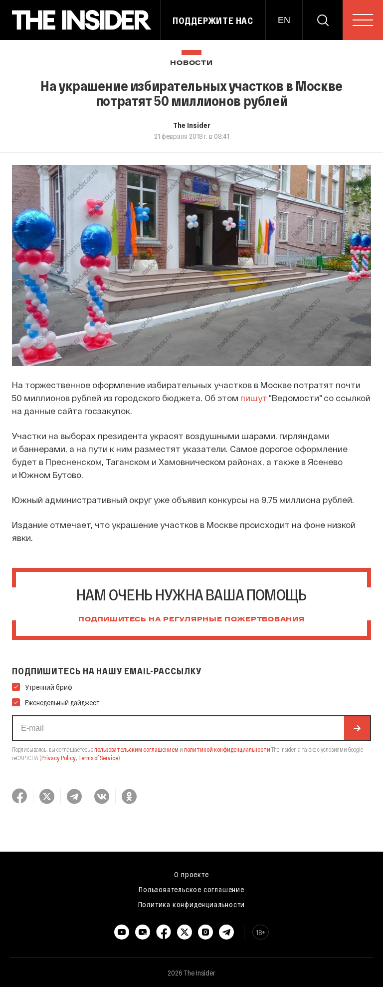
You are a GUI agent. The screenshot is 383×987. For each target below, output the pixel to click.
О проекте (191, 874)
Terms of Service (98, 757)
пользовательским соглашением (136, 749)
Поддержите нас (213, 20)
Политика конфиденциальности (191, 904)
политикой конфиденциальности (227, 749)
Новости (191, 63)
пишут (253, 398)
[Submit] (357, 728)
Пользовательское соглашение (191, 889)
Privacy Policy (58, 757)
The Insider (191, 124)
